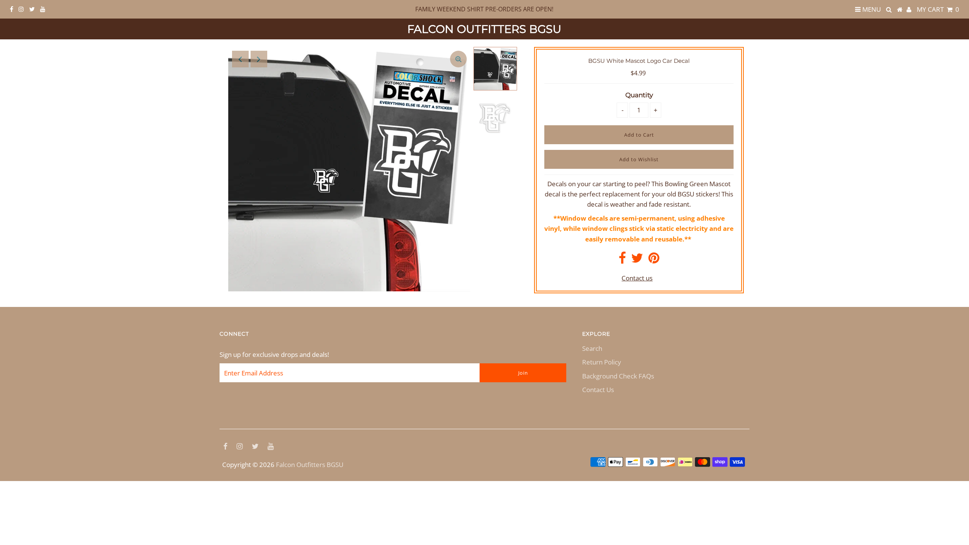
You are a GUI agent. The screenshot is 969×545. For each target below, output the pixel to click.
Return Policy (601, 362)
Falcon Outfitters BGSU (484, 29)
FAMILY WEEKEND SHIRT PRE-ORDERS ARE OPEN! (484, 9)
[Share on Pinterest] (653, 260)
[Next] (259, 59)
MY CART (938, 9)
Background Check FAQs (618, 376)
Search (592, 348)
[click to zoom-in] (458, 59)
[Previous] (240, 59)
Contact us (637, 278)
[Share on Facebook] (622, 260)
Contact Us (598, 389)
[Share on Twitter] (637, 260)
